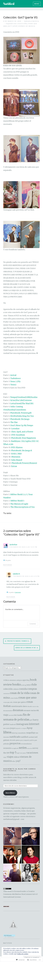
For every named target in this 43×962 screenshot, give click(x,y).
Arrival (13, 375)
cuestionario (16, 706)
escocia (11, 715)
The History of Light (19, 504)
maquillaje (30, 733)
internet (34, 724)
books (16, 684)
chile (34, 684)
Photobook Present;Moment (24, 463)
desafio (30, 706)
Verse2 (13, 384)
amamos (12, 680)
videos (16, 757)
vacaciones (32, 752)
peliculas (6, 744)
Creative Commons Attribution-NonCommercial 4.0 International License (20, 894)
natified (24, 737)
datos (25, 706)
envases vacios (30, 710)
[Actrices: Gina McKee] (31, 854)
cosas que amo (27, 697)
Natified (8, 4)
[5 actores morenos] (31, 873)
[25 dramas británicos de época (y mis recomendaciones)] (12, 854)
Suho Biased (16, 460)
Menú (36, 4)
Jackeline (13, 545)
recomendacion (26, 744)
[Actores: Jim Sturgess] (12, 873)
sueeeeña (29, 748)
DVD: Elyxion (17, 447)
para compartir (24, 740)
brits (28, 685)
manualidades (22, 733)
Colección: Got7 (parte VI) (20, 17)
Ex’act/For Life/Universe (21, 400)
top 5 (13, 752)
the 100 (6, 753)
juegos (13, 728)
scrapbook (15, 748)
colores (15, 689)
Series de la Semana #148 (25, 648)
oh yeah (12, 740)
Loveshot (15, 428)
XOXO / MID (16, 454)
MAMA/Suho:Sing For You (22, 416)
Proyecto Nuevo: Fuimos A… (18, 641)
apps (24, 680)
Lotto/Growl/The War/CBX (22, 403)
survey (35, 748)
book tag (23, 685)
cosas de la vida (19, 693)
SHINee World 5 (17, 501)
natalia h (16, 574)
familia (19, 715)
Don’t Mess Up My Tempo (21, 425)
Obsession (15, 457)
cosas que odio (7, 702)
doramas (18, 710)
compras (32, 688)
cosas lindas (14, 698)
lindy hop (15, 733)
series (23, 747)
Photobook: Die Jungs (19, 419)
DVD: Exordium (18, 435)
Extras (14, 466)
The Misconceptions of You (22, 507)
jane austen (6, 728)
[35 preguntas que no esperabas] (12, 836)
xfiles (13, 761)
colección (22, 24)
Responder (7, 565)
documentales (7, 710)
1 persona (18, 592)
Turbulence (15, 378)
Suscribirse (10, 793)
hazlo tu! (13, 724)
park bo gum (33, 740)
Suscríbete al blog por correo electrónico (19, 770)
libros (7, 732)
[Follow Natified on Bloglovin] (9, 936)
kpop (15, 26)
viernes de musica (26, 26)
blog (28, 680)
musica (35, 21)
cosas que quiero (19, 702)
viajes (10, 756)
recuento (7, 748)
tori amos (23, 753)
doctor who (35, 706)
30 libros (6, 680)
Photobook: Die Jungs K (21, 450)
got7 (10, 26)
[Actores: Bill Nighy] (31, 836)
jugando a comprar (21, 728)
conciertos (6, 693)
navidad (31, 737)
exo (15, 715)
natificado (15, 737)
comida (23, 689)
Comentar (33, 624)
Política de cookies (22, 954)
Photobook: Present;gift (21, 413)
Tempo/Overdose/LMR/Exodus (23, 397)
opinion (17, 740)
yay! (18, 761)
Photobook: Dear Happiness (23, 438)
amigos (19, 680)
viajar (4, 757)
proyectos (15, 743)
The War (14, 422)
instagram (22, 724)
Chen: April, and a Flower (22, 431)
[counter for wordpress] (6, 906)
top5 (18, 753)
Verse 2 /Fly (15, 381)
